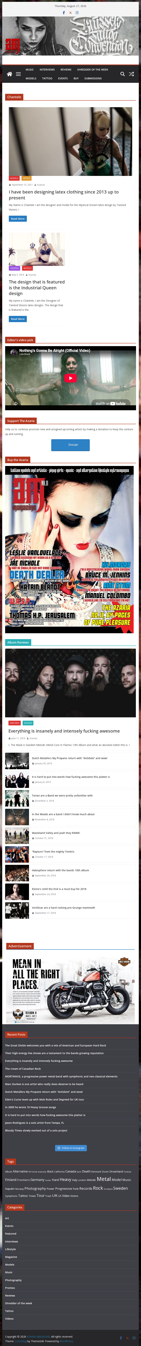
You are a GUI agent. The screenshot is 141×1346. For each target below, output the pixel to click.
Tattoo (47, 78)
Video (66, 1196)
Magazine (11, 1257)
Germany (37, 1179)
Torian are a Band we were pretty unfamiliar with (62, 795)
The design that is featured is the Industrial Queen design (37, 287)
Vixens (74, 1196)
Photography (35, 1188)
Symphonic (11, 1196)
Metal (104, 1179)
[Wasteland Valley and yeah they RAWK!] (17, 835)
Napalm (10, 1188)
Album (8, 1171)
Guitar (48, 1180)
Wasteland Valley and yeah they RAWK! (56, 833)
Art (30, 1171)
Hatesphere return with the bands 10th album (60, 870)
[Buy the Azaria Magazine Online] (69, 468)
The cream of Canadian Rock (23, 1068)
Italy (74, 1180)
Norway (19, 1188)
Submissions (93, 78)
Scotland (108, 1189)
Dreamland (116, 1171)
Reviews (66, 69)
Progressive (63, 1188)
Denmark (96, 1171)
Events (63, 78)
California (59, 1171)
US (60, 1196)
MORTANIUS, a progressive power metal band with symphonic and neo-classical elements (61, 1076)
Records (85, 1188)
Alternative (20, 1171)
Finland (11, 1179)
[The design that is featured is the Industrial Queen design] (37, 249)
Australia (42, 1171)
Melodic (91, 1180)
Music (30, 69)
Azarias (41, 184)
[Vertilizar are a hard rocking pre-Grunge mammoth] (17, 910)
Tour (41, 1195)
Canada (70, 1171)
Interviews (47, 69)
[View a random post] (131, 74)
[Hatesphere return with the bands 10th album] (17, 873)
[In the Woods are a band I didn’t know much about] (17, 817)
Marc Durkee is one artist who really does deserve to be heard (44, 1084)
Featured (14, 723)
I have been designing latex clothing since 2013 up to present (64, 194)
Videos (9, 1318)
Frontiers (23, 1180)
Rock (98, 1188)
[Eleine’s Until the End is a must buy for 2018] (17, 892)
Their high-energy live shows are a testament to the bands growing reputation (54, 1053)
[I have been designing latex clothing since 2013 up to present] (70, 141)
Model (117, 1179)
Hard (55, 1180)
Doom (105, 1171)
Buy (76, 78)
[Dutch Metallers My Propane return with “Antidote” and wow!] (17, 761)
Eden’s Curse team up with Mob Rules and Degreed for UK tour (44, 1099)
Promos (10, 1288)
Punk (76, 1188)
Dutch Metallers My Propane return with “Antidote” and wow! (69, 758)
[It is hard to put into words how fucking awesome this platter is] (17, 779)
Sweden (120, 1188)
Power (51, 1188)
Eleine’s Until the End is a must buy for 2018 (59, 889)
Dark (79, 1171)
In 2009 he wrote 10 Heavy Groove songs (30, 1107)
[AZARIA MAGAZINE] (70, 19)
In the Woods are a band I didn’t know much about (63, 814)
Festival (127, 1171)
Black (50, 1171)
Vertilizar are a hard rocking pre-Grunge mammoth (63, 907)
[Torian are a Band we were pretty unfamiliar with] (17, 798)
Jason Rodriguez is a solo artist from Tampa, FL (34, 1122)
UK (54, 1195)
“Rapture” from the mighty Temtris (53, 851)
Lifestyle (14, 268)
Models (31, 78)
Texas (32, 1196)
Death (86, 1171)
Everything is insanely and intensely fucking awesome (64, 731)
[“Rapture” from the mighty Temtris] (17, 854)
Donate (73, 444)
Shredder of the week (92, 69)
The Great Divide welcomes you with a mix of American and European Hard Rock (55, 1045)
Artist (34, 1171)
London (82, 1180)
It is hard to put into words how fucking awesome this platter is (71, 777)
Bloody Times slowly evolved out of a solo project (36, 1130)
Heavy (65, 1179)
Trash (48, 1196)
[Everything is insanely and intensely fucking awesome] (70, 683)
